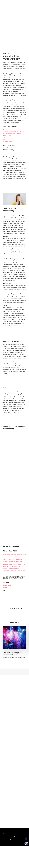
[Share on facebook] (7, 608)
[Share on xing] (20, 608)
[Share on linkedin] (14, 608)
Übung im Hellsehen (8, 135)
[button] (26, 3)
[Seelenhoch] (8, 3)
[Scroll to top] (26, 838)
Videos (4, 139)
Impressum (11, 833)
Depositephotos (6, 594)
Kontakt (24, 833)
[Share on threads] (11, 608)
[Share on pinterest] (13, 608)
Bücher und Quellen (8, 141)
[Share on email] (22, 608)
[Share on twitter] (9, 608)
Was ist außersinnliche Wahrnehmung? (12, 129)
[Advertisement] (14, 694)
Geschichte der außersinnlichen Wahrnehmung (14, 131)
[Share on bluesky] (18, 608)
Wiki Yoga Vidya (7, 585)
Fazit (4, 137)
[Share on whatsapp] (16, 608)
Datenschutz (18, 833)
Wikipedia (5, 587)
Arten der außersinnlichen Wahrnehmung (13, 133)
